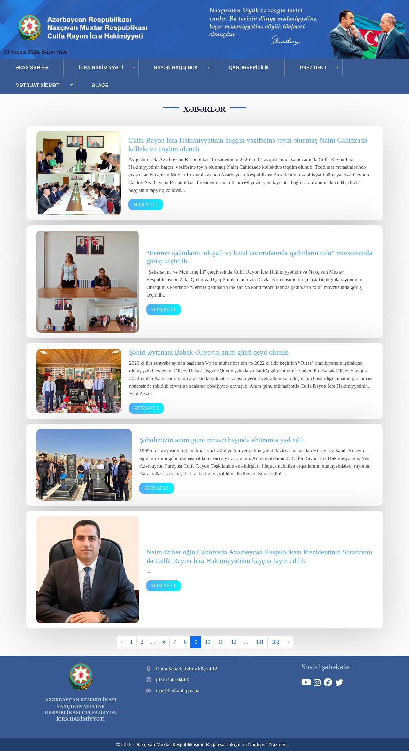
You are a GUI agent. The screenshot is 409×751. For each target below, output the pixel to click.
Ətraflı (146, 204)
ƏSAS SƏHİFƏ (31, 68)
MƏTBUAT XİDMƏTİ (38, 85)
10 (207, 642)
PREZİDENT (313, 68)
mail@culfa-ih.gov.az (177, 690)
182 (275, 642)
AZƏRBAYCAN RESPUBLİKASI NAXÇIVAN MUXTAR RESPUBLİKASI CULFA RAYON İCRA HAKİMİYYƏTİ (81, 709)
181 (260, 642)
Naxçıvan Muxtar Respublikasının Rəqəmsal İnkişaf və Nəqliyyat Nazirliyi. (211, 744)
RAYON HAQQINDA (176, 68)
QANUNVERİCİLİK (249, 68)
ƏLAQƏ (100, 85)
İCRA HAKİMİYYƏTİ (101, 68)
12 (233, 642)
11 (220, 642)
